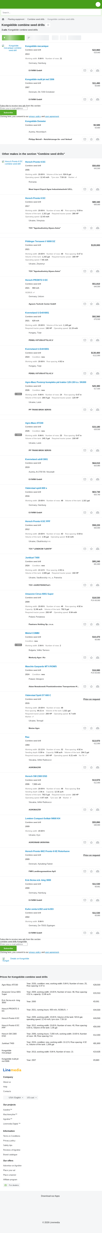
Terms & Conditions (11, 1136)
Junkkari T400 (32, 558)
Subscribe (8, 112)
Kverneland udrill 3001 (36, 459)
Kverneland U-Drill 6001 (37, 313)
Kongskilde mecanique (36, 46)
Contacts (7, 1091)
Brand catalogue (10, 1154)
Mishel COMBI (32, 633)
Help (5, 1087)
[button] (98, 4)
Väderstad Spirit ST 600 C (38, 695)
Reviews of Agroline (11, 1150)
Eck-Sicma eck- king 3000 (38, 880)
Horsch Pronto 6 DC (35, 162)
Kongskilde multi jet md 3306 (39, 79)
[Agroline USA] (17, 4)
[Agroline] (3, 19)
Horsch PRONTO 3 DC (36, 280)
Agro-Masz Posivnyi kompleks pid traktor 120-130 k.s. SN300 (55, 382)
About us (7, 1082)
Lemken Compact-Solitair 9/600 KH (42, 818)
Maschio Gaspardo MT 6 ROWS (41, 666)
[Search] (98, 12)
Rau (27, 737)
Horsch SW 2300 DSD (36, 776)
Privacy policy (9, 1140)
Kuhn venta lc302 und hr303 (39, 909)
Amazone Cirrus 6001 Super (39, 594)
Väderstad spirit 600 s (36, 488)
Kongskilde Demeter (35, 121)
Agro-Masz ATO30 (34, 423)
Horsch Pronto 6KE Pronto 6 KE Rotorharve (47, 851)
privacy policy (35, 116)
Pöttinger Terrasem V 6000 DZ (40, 241)
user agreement (52, 116)
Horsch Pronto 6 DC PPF (37, 521)
